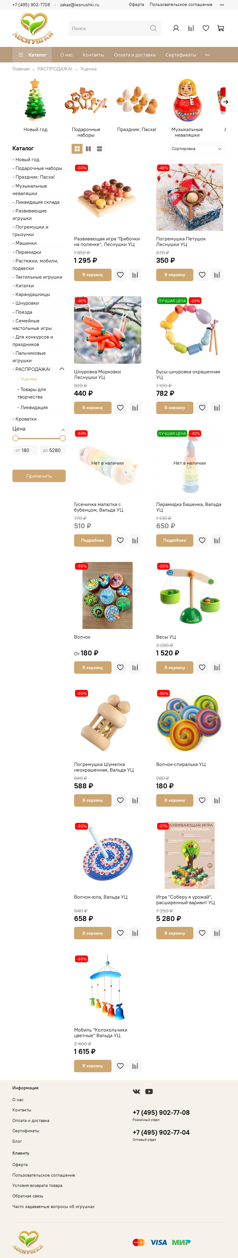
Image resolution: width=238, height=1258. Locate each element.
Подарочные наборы (86, 132)
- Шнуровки (25, 303)
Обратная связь (27, 1196)
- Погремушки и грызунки (30, 230)
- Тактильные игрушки (37, 277)
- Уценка (27, 379)
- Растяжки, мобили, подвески (35, 264)
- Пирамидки (26, 252)
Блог (17, 1141)
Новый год (35, 129)
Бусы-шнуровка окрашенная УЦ (188, 374)
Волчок (82, 637)
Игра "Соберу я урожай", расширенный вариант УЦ (185, 899)
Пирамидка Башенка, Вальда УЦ (188, 507)
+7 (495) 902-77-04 (161, 1132)
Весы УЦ (166, 637)
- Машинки (24, 243)
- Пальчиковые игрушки (29, 356)
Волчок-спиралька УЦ (181, 764)
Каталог (37, 55)
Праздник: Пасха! (136, 129)
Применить (39, 476)
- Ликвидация (32, 407)
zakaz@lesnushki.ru (79, 4)
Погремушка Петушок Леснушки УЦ (181, 241)
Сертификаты (180, 55)
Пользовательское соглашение (181, 4)
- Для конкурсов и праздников (32, 340)
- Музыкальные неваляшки (29, 189)
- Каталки (23, 285)
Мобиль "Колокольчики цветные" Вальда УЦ (100, 1032)
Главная (20, 69)
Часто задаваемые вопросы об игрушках (53, 1206)
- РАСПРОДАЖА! (31, 369)
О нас (66, 55)
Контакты (93, 55)
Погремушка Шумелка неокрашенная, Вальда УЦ (104, 767)
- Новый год (25, 159)
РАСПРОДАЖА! (55, 69)
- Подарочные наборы (37, 168)
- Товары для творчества (31, 393)
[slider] (15, 438)
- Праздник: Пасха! (33, 177)
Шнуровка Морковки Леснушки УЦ (97, 374)
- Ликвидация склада (36, 202)
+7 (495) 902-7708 (31, 4)
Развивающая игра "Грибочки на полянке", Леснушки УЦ (107, 241)
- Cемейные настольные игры (32, 324)
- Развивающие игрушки (29, 214)
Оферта (136, 4)
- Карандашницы (31, 294)
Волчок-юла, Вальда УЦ (101, 897)
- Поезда (22, 312)
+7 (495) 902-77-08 (161, 1112)
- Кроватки (24, 419)
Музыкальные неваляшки (187, 132)
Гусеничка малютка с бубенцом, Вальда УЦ (98, 507)
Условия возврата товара (37, 1185)
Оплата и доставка (135, 55)
